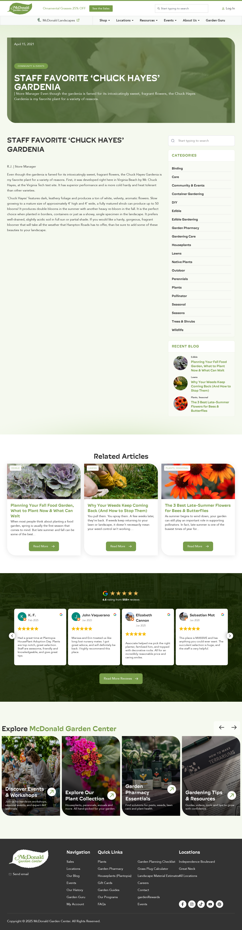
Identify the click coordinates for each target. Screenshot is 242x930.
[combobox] (181, 8)
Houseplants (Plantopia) (114, 876)
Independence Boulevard (197, 862)
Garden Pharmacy (110, 869)
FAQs (102, 904)
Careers (143, 883)
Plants (102, 862)
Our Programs (108, 897)
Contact (143, 890)
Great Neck (187, 869)
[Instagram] (192, 904)
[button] (12, 636)
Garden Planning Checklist (156, 862)
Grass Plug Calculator (153, 869)
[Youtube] (210, 904)
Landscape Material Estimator (158, 876)
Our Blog (73, 876)
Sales (70, 862)
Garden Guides (108, 890)
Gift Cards (105, 883)
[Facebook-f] (182, 904)
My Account (75, 904)
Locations (73, 869)
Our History (75, 890)
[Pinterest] (219, 904)
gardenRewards (149, 897)
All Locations (188, 876)
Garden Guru (76, 897)
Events (71, 883)
